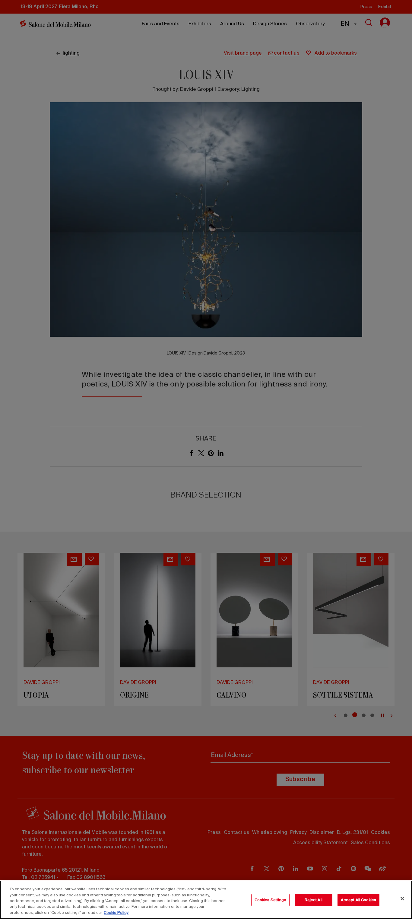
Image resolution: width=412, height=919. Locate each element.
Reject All (313, 900)
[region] (206, 899)
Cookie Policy (116, 913)
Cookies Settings (270, 900)
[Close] (402, 898)
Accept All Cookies (358, 900)
